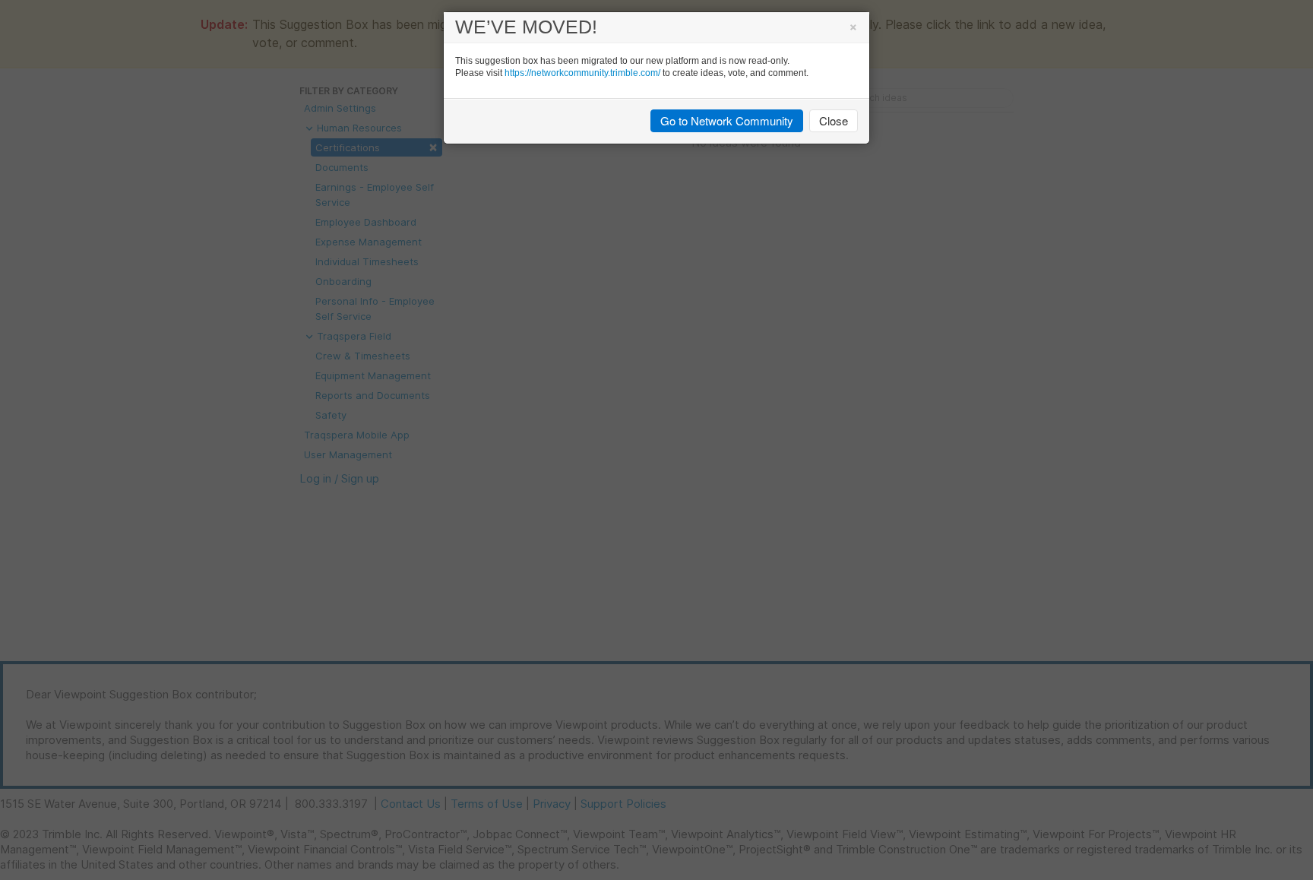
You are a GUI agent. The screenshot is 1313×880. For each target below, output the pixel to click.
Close (833, 120)
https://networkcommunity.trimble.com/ (582, 73)
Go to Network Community (726, 120)
